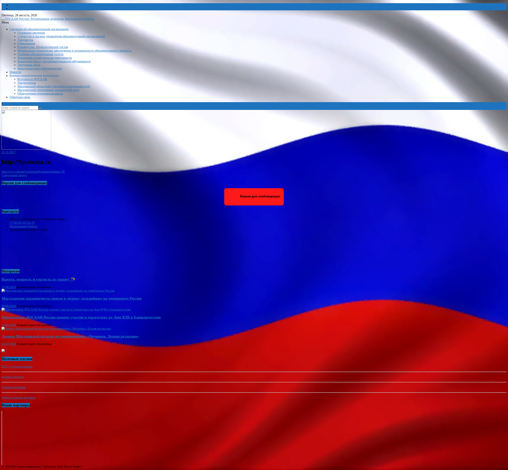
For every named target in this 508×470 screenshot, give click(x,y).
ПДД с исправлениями (17, 366)
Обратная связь (20, 97)
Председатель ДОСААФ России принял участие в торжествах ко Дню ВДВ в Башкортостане (81, 317)
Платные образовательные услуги (40, 54)
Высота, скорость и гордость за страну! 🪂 (38, 279)
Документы (25, 40)
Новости (15, 72)
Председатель (26, 82)
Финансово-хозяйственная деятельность (44, 57)
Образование (26, 43)
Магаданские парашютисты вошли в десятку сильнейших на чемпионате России (71, 298)
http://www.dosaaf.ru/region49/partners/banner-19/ (33, 171)
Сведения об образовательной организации (39, 29)
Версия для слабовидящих (259, 196)
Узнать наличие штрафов (19, 397)
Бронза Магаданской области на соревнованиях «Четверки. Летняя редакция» (70, 336)
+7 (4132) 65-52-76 (22, 222)
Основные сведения (31, 32)
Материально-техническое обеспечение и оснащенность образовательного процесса (74, 50)
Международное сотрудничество (39, 68)
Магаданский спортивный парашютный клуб (48, 90)
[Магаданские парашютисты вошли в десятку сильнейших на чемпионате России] (58, 290)
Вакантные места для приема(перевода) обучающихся (53, 61)
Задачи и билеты (13, 377)
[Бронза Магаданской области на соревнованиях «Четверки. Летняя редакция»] (56, 328)
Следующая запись (14, 175)
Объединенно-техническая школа (40, 93)
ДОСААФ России (22, 5)
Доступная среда (28, 65)
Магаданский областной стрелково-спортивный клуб (53, 86)
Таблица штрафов (14, 387)
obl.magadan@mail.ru (23, 226)
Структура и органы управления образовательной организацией (61, 36)
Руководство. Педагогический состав (42, 47)
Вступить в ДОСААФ (32, 79)
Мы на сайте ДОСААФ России (31, 8)
